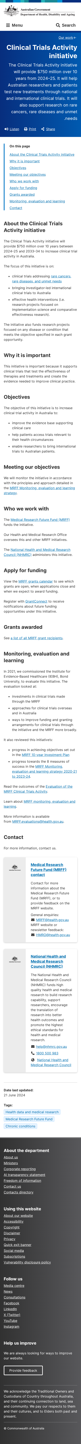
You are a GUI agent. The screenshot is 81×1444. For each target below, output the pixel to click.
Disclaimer (12, 1233)
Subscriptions (14, 1256)
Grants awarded (22, 194)
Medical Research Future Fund (29, 1119)
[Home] (40, 11)
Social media (14, 1250)
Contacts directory (18, 1192)
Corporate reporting (20, 1169)
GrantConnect (36, 601)
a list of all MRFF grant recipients (37, 638)
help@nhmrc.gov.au (51, 1046)
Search (69, 25)
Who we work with (24, 181)
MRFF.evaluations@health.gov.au (37, 821)
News (8, 1291)
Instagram (11, 1326)
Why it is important (25, 161)
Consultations (14, 1297)
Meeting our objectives (28, 174)
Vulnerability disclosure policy (27, 1262)
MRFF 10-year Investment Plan (45, 755)
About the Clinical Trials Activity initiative (42, 154)
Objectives (18, 168)
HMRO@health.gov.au (53, 935)
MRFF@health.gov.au (52, 920)
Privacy (9, 1239)
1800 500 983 (47, 1053)
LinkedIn (10, 1309)
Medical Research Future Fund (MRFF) (40, 520)
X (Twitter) (12, 1315)
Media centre (14, 1286)
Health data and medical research (32, 1112)
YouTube (10, 1321)
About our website (18, 1215)
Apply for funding (23, 188)
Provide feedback (23, 1370)
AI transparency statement (24, 1175)
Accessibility (13, 1221)
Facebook (11, 1303)
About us (11, 1157)
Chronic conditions (20, 1126)
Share (50, 129)
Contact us (12, 1186)
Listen (14, 129)
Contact (16, 208)
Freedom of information (22, 1180)
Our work (66, 37)
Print (32, 129)
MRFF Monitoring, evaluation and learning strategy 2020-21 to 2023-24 (44, 771)
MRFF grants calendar (35, 581)
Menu (17, 25)
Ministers (11, 1163)
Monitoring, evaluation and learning (37, 201)
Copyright (12, 1227)
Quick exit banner (17, 1245)
